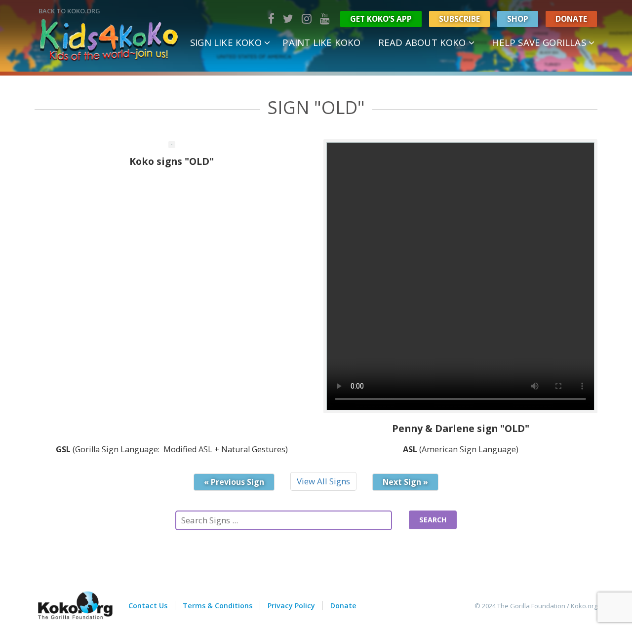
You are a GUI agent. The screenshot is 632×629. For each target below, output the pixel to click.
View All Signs (323, 481)
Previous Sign (234, 481)
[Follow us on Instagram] (306, 18)
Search (432, 519)
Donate (571, 18)
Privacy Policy (291, 605)
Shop (517, 18)
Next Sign (405, 481)
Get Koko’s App (381, 18)
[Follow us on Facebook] (271, 18)
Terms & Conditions (217, 605)
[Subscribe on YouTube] (324, 18)
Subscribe (459, 18)
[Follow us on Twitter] (288, 18)
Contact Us (147, 605)
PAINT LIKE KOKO (321, 42)
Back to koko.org (69, 10)
